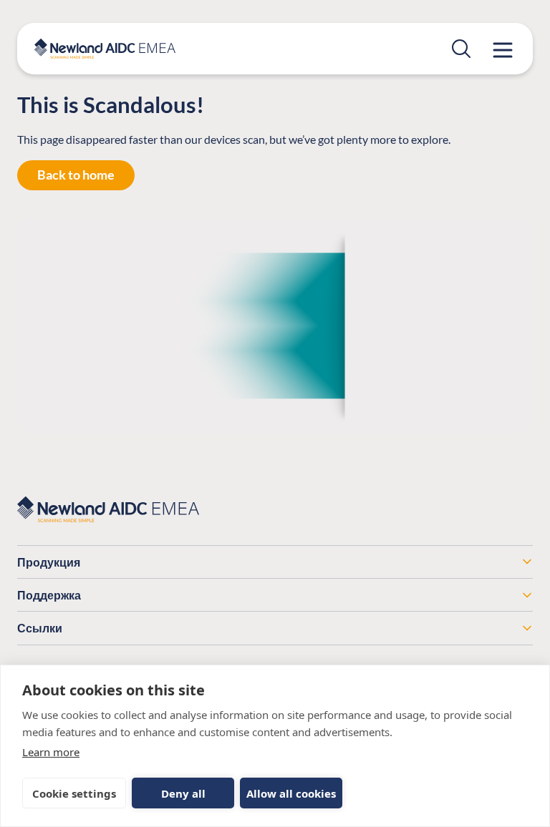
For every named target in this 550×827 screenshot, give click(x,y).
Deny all (183, 793)
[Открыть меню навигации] (502, 50)
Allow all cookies (291, 793)
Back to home (76, 174)
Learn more (50, 752)
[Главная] (104, 49)
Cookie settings (74, 793)
